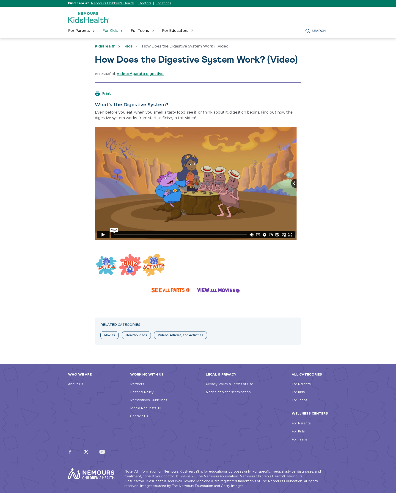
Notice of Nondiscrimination (228, 392)
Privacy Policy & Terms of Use (229, 384)
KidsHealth (105, 46)
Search (319, 31)
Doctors (144, 3)
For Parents (301, 384)
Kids (129, 46)
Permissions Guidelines (148, 400)
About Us (75, 384)
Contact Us (139, 416)
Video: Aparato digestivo (140, 74)
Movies (109, 335)
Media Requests (143, 408)
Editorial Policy (142, 392)
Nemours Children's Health (112, 3)
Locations (163, 3)
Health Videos (136, 335)
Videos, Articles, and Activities (180, 335)
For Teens (299, 400)
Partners (137, 384)
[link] (177, 30)
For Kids (298, 392)
